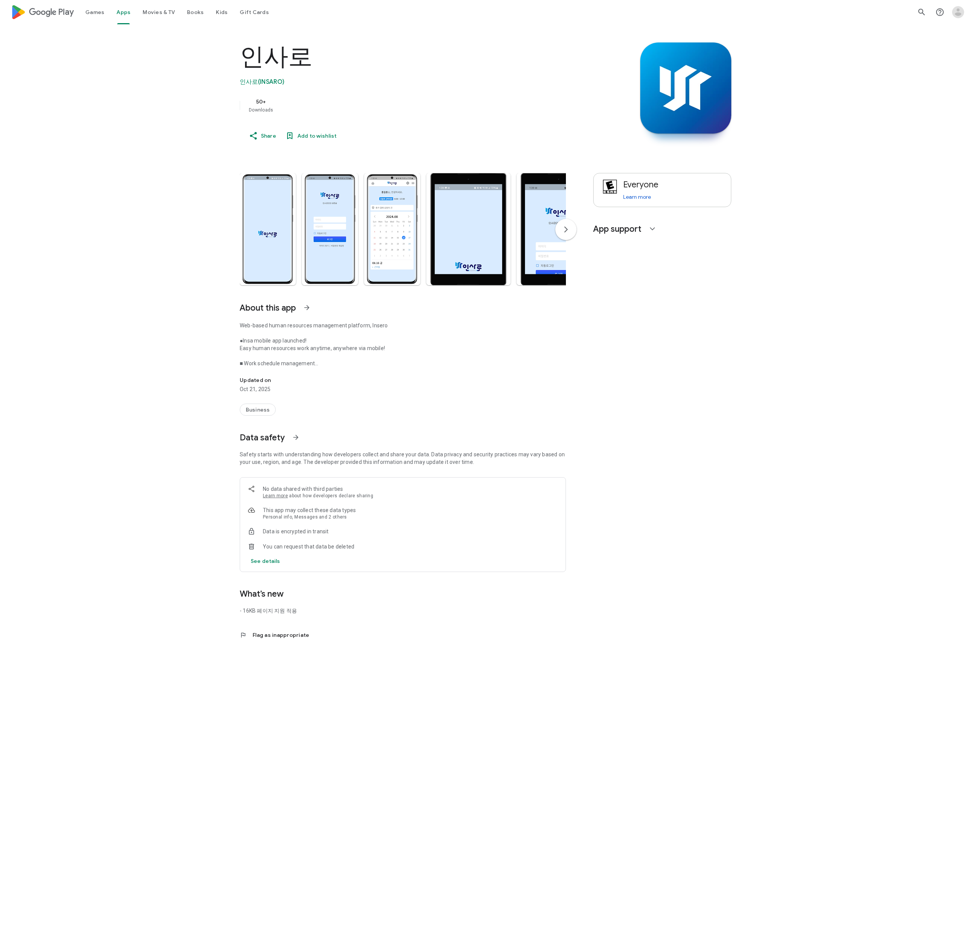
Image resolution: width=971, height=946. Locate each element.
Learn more (275, 495)
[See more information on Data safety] (296, 437)
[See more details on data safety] (265, 561)
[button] (268, 229)
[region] (391, 105)
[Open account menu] (958, 12)
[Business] (258, 409)
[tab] (94, 12)
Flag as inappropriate (274, 635)
